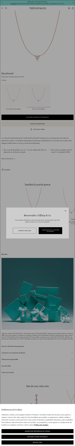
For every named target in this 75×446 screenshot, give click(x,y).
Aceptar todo (37, 442)
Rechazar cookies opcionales (37, 436)
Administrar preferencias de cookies (37, 431)
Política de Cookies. (41, 425)
